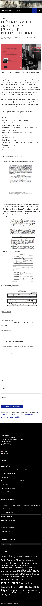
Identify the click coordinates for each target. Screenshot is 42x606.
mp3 (19, 570)
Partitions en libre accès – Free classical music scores (18, 445)
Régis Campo (6, 311)
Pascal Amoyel (31, 570)
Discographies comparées (9, 473)
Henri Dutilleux (23, 565)
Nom (2, 380)
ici (10, 75)
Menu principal (39, 10)
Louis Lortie (4, 571)
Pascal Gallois (15, 574)
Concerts (4, 466)
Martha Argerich (13, 571)
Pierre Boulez (9, 582)
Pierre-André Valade (24, 579)
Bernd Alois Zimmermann (7, 558)
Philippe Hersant (6, 577)
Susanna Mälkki (12, 593)
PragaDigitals (5, 443)
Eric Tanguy (34, 563)
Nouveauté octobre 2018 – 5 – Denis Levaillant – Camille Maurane (19, 323)
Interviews (4, 477)
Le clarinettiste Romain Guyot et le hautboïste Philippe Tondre (20, 505)
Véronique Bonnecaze (8, 595)
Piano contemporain (7, 441)
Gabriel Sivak (13, 565)
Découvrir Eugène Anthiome (10, 331)
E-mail (3, 389)
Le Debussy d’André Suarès (9, 509)
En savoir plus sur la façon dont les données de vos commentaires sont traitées (20, 414)
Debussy (31, 558)
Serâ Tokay (3, 593)
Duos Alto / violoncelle (8, 520)
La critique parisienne (8, 437)
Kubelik (22, 567)
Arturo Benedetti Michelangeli (22, 556)
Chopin (27, 558)
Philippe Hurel (18, 576)
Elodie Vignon (5, 563)
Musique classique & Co (10, 10)
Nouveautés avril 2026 (8, 527)
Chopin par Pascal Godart (9, 524)
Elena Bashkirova (28, 560)
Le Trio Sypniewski (7, 512)
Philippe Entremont (30, 573)
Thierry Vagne (21, 37)
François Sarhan (5, 565)
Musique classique (7, 488)
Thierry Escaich (36, 593)
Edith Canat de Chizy (11, 560)
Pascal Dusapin (5, 574)
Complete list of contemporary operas (13, 439)
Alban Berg (3, 556)
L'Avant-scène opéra (7, 434)
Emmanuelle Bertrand (19, 563)
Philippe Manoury (9, 579)
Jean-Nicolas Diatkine (10, 567)
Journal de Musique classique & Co (12, 481)
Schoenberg (33, 590)
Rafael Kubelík (5, 436)
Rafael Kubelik (29, 586)
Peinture (4, 492)
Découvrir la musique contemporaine (13, 470)
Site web (4, 397)
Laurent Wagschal (29, 567)
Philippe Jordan (30, 577)
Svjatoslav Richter (21, 593)
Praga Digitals (8, 587)
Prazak (17, 587)
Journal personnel (6, 516)
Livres (3, 18)
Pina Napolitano (26, 583)
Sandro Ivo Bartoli (22, 591)
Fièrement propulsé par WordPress (10, 603)
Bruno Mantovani (19, 558)
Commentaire (6, 354)
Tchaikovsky (29, 593)
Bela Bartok (34, 556)
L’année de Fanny (6, 531)
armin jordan (11, 556)
